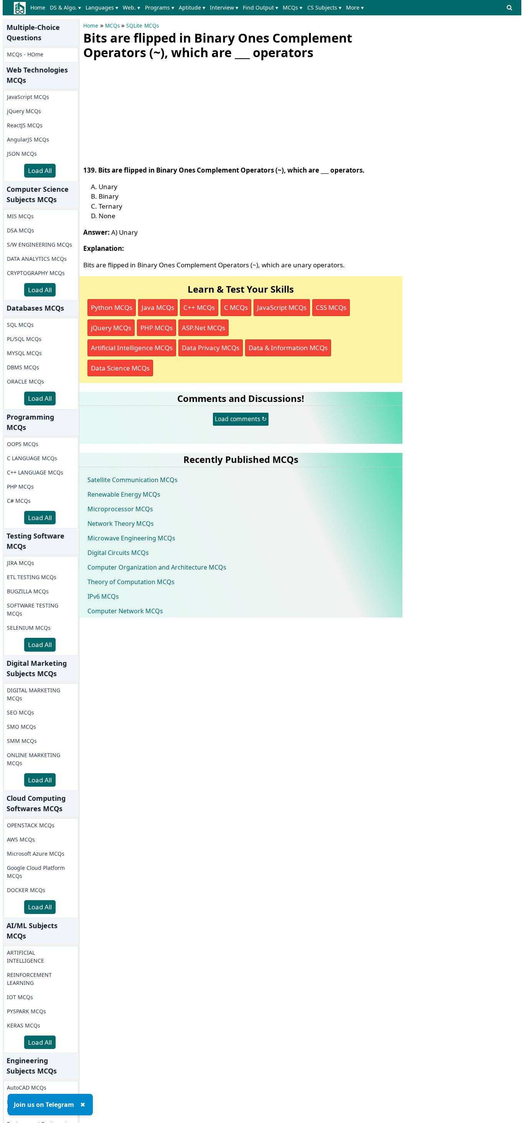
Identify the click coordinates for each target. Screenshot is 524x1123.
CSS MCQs (331, 307)
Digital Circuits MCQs (118, 552)
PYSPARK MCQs (26, 1011)
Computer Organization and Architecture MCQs (156, 567)
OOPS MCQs (22, 444)
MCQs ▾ (292, 7)
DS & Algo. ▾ (65, 7)
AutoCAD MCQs (26, 1087)
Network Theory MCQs (120, 523)
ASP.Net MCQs (203, 327)
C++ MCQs (199, 307)
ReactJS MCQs (25, 125)
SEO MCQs (20, 712)
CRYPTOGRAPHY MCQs (36, 273)
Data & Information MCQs (288, 347)
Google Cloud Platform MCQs (36, 871)
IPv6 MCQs (103, 596)
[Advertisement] (140, 111)
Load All (40, 170)
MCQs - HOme (25, 54)
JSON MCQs (22, 153)
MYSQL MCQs (24, 353)
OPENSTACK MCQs (30, 825)
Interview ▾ (224, 7)
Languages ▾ (102, 7)
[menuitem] (39, 7)
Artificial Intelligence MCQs (132, 347)
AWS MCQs (21, 839)
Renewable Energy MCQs (123, 494)
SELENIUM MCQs (29, 627)
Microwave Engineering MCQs (131, 538)
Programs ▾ (159, 7)
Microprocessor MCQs (120, 509)
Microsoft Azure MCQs (35, 853)
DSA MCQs (20, 230)
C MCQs (236, 307)
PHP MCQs (20, 486)
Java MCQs (158, 307)
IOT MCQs (20, 997)
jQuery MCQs (24, 111)
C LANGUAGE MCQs (32, 458)
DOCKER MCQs (26, 890)
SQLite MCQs (142, 25)
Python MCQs (111, 307)
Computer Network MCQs (125, 611)
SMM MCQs (22, 740)
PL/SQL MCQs (24, 338)
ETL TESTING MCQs (31, 577)
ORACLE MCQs (25, 381)
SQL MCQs (20, 324)
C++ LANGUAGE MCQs (35, 472)
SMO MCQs (21, 726)
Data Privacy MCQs (210, 347)
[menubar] (198, 7)
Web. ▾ (131, 7)
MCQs (112, 25)
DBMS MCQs (23, 367)
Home (37, 7)
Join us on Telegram (44, 1104)
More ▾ (355, 7)
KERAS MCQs (23, 1025)
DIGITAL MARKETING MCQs (33, 694)
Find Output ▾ (260, 7)
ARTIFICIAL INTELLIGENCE (25, 956)
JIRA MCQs (20, 562)
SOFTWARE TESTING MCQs (32, 609)
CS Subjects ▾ (324, 7)
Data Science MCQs (120, 368)
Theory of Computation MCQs (131, 582)
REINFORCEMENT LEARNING (29, 978)
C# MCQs (19, 500)
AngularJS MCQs (28, 139)
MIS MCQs (20, 216)
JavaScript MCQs (28, 96)
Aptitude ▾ (192, 7)
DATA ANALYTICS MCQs (37, 258)
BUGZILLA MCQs (28, 591)
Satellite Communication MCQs (132, 480)
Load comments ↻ (241, 419)
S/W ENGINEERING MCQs (39, 244)
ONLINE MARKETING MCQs (33, 759)
